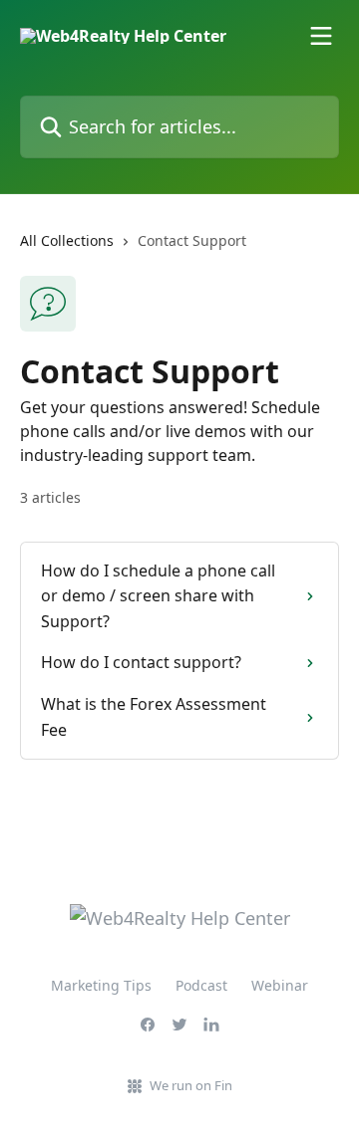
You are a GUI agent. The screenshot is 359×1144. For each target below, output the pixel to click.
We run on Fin (191, 1085)
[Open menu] (321, 36)
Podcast (201, 985)
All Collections (67, 240)
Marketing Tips (101, 985)
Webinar (279, 985)
